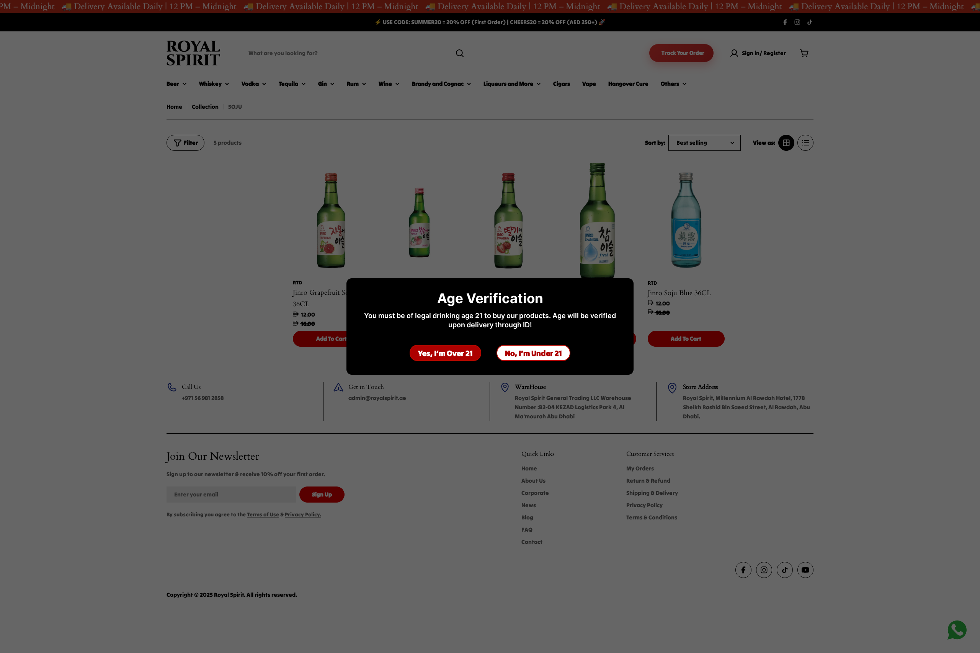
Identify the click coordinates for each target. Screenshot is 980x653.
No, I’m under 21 (533, 353)
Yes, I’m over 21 (445, 353)
